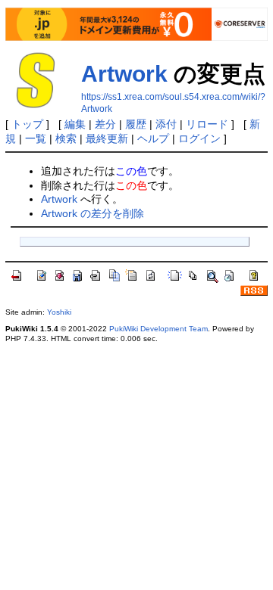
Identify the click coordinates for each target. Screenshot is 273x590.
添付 (166, 124)
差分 (105, 124)
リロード (207, 124)
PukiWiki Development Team (158, 328)
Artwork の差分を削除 (92, 213)
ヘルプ (153, 138)
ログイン (199, 138)
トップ (27, 124)
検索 (66, 138)
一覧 (35, 138)
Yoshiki (59, 312)
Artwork (124, 73)
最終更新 (107, 138)
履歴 (135, 124)
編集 (75, 124)
